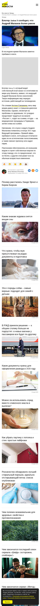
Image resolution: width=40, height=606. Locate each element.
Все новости (5, 13)
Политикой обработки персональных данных (21, 598)
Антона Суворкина (19, 105)
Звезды (12, 13)
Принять (7, 602)
